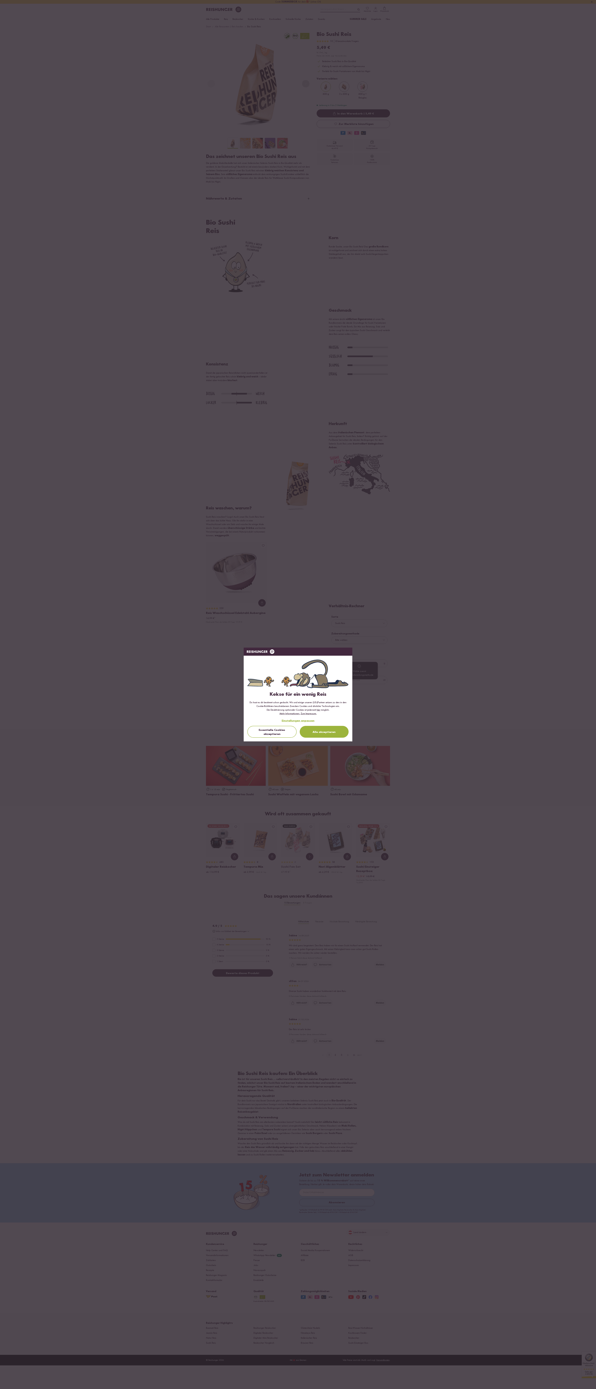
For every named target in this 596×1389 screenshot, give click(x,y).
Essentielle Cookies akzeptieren (272, 732)
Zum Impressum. (309, 714)
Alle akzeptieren (324, 732)
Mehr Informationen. (290, 714)
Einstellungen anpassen (298, 720)
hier (318, 710)
